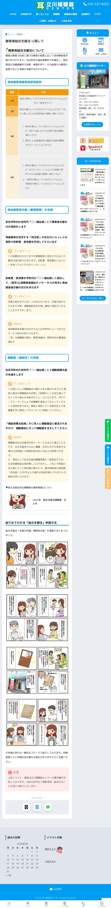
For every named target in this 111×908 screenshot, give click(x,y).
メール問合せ (65, 906)
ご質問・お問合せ (48, 20)
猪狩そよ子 (50, 849)
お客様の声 (26, 14)
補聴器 (56, 14)
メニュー (9, 906)
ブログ (97, 14)
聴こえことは (42, 14)
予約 (84, 54)
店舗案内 (85, 14)
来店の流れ (85, 44)
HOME (13, 14)
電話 (83, 906)
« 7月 (8, 875)
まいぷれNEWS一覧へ (93, 298)
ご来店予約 (66, 20)
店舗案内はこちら (92, 124)
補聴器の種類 (70, 14)
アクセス (27, 906)
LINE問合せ (101, 906)
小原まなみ (50, 861)
